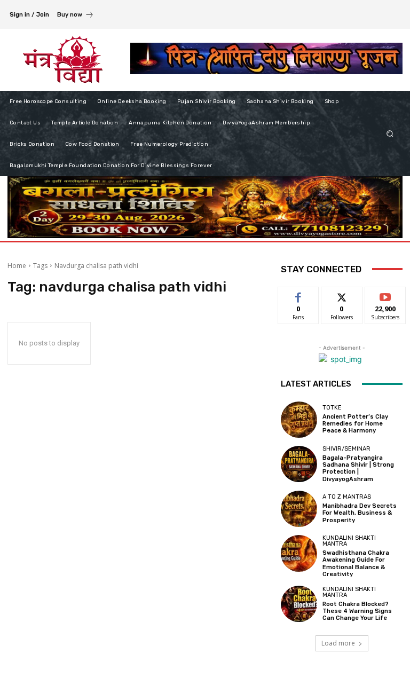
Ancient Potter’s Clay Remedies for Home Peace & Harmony (355, 423)
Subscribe (385, 295)
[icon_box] (75, 15)
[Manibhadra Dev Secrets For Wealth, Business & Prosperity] (299, 509)
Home (16, 265)
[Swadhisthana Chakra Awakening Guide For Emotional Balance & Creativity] (299, 553)
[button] (390, 133)
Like (299, 295)
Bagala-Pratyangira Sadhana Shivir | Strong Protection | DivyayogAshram (358, 468)
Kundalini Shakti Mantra (349, 541)
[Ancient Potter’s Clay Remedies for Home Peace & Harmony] (299, 420)
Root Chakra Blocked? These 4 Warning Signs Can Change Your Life (357, 611)
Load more (338, 643)
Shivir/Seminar (346, 449)
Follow (341, 295)
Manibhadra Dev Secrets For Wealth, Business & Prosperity (359, 512)
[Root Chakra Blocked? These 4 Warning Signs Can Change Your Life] (299, 604)
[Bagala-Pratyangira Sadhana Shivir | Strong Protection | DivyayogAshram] (299, 464)
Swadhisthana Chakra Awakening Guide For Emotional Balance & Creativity (355, 563)
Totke (332, 408)
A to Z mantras (346, 497)
